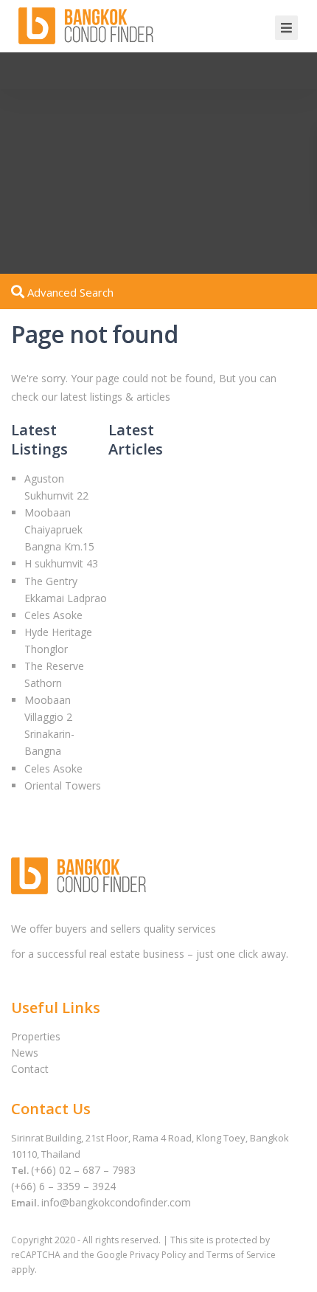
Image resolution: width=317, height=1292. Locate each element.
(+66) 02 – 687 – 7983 (83, 1170)
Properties (35, 1036)
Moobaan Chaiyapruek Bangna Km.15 (59, 529)
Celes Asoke (53, 615)
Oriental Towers (62, 785)
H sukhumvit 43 (61, 563)
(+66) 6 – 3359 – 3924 (63, 1186)
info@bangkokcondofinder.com (116, 1202)
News (24, 1053)
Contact (30, 1069)
